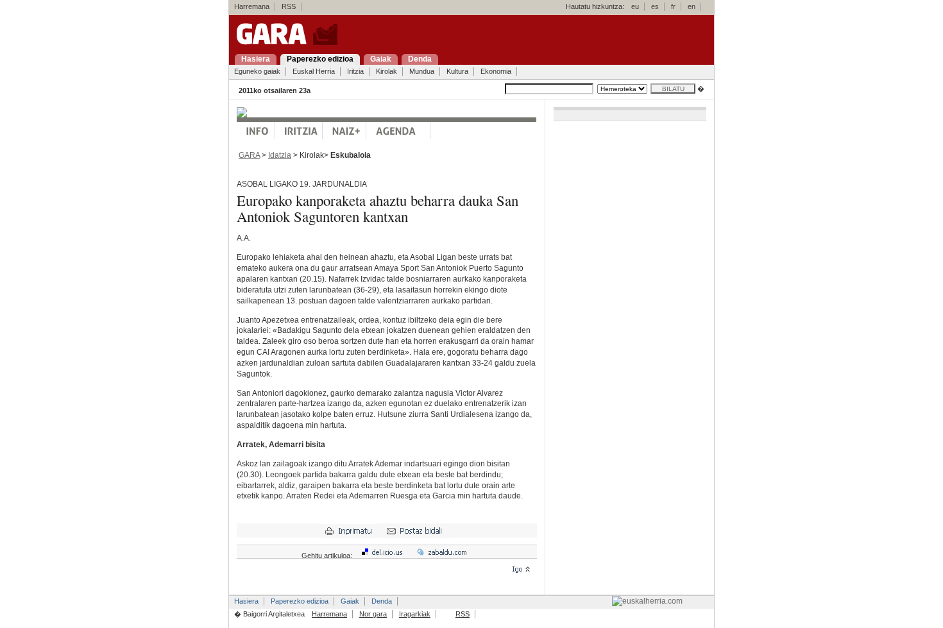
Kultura (457, 71)
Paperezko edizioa (299, 601)
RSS (289, 6)
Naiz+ (344, 130)
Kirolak (386, 71)
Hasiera (246, 601)
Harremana (251, 6)
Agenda (398, 130)
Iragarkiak (414, 614)
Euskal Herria (314, 71)
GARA (249, 155)
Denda (381, 601)
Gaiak (350, 601)
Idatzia (279, 155)
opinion (299, 130)
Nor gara (373, 614)
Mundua (421, 71)
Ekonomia (495, 71)
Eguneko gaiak (257, 71)
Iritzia (355, 71)
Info (256, 130)
